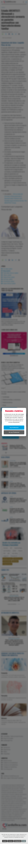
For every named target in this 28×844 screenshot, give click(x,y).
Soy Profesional (14, 427)
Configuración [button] (18, 841)
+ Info (24, 841)
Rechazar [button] (10, 841)
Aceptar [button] (4, 841)
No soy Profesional (14, 432)
